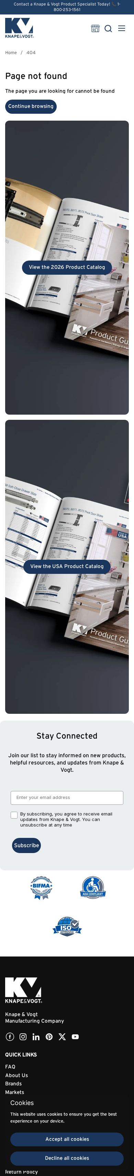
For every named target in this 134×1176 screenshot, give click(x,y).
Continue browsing (31, 106)
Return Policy (21, 1172)
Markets (14, 1092)
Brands (13, 1083)
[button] (108, 28)
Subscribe (26, 845)
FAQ (10, 1066)
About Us (16, 1075)
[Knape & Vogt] (19, 28)
